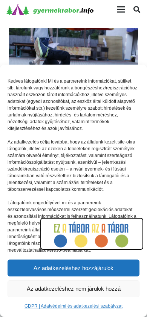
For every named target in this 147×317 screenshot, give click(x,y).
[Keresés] (136, 9)
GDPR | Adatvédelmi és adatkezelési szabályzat (73, 306)
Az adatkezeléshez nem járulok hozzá (74, 288)
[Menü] (121, 9)
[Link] (49, 9)
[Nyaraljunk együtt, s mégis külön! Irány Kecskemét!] (73, 33)
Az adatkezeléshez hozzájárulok (73, 268)
